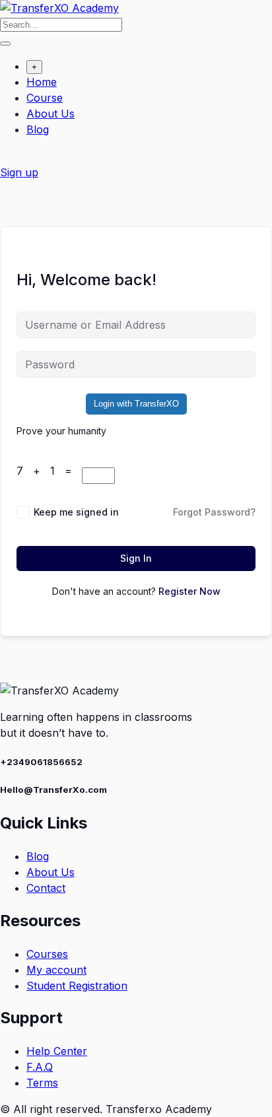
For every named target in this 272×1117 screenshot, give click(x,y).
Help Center (56, 1051)
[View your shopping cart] (7, 156)
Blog (37, 129)
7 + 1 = (49, 470)
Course (44, 97)
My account (56, 969)
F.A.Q (39, 1066)
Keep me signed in (76, 512)
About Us (50, 113)
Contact (45, 888)
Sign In (136, 558)
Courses (47, 954)
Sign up (19, 172)
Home (41, 81)
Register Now (189, 591)
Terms (42, 1082)
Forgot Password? (214, 512)
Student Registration (76, 985)
